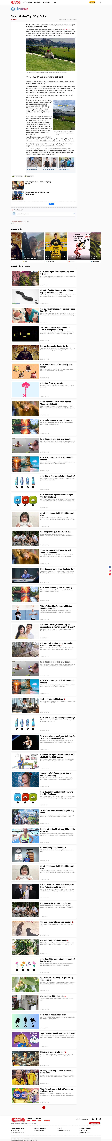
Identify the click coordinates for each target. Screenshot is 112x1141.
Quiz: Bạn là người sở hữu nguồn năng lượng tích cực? (57, 273)
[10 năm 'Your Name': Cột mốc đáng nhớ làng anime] (25, 817)
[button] (54, 2)
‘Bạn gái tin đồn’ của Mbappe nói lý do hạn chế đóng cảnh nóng (56, 774)
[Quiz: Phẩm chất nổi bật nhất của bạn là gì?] (25, 426)
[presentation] (11, 246)
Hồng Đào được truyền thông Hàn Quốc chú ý (57, 569)
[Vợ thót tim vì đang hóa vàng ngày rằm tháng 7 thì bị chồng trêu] (33, 246)
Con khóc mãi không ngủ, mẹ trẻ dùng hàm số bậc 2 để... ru (57, 310)
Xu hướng (29, 2)
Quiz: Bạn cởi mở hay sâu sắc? (51, 383)
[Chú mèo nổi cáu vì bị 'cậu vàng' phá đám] (25, 928)
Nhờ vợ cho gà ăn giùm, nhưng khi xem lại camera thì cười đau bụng (56, 644)
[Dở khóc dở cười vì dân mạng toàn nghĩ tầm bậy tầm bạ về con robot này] (25, 296)
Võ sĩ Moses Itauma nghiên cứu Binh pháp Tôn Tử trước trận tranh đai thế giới (57, 737)
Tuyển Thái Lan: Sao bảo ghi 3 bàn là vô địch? (57, 1033)
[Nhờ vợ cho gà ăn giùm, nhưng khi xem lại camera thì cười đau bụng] (25, 649)
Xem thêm (13, 223)
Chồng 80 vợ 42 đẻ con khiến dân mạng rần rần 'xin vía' (37, 193)
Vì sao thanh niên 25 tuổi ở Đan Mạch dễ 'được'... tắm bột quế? (55, 403)
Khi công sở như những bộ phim (52, 1052)
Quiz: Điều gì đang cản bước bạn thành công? (57, 476)
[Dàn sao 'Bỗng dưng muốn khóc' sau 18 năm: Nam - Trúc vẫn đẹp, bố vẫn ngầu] (25, 891)
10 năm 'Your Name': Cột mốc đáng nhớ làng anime (57, 811)
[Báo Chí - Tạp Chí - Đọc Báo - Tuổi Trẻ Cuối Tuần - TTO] (34, 1121)
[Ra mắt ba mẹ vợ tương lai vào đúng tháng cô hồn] (79, 246)
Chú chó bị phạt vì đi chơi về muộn (53, 940)
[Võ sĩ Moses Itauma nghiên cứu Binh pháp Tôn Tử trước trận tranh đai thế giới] (25, 742)
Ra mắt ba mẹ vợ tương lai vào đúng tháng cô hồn (77, 257)
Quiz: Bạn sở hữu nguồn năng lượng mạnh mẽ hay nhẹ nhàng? (57, 960)
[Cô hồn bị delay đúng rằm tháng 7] (25, 854)
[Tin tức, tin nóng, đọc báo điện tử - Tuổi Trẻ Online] (29, 1121)
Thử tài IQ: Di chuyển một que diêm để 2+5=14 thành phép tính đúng (54, 328)
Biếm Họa (72, 261)
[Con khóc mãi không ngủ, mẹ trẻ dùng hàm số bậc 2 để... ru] (25, 315)
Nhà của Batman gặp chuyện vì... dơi (54, 346)
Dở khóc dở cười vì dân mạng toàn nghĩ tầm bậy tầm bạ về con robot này (56, 291)
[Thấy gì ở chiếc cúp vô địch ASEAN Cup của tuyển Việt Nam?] (25, 1095)
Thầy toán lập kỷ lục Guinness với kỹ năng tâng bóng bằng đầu (56, 607)
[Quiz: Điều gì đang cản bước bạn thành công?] (25, 482)
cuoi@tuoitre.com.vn (40, 1130)
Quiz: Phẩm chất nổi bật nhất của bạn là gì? (56, 420)
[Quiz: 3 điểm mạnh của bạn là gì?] (25, 1021)
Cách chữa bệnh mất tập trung (52, 699)
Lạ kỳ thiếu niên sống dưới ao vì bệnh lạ (55, 439)
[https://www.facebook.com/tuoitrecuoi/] (93, 1119)
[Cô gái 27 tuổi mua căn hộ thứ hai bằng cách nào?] (25, 519)
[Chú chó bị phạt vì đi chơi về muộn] (25, 947)
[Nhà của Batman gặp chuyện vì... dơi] (25, 352)
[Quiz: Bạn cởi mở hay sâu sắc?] (25, 389)
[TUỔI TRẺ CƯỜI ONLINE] (18, 1120)
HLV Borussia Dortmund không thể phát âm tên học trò (56, 257)
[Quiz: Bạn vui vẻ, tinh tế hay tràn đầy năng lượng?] (25, 371)
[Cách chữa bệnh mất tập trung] (25, 705)
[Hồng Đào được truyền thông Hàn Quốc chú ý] (25, 575)
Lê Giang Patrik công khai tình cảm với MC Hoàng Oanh (56, 1072)
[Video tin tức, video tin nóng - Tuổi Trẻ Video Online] (41, 1121)
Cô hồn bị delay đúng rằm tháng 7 (53, 848)
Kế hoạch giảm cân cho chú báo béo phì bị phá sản (38, 183)
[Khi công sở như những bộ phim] (25, 1058)
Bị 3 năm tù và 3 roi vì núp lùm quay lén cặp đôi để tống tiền (56, 979)
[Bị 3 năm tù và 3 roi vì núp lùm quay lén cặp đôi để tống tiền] (25, 984)
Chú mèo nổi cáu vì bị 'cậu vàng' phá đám (56, 922)
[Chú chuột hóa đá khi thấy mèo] (25, 1002)
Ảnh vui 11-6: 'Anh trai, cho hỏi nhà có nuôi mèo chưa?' (66, 168)
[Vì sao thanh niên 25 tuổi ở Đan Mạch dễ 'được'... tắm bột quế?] (25, 408)
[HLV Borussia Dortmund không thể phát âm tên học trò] (56, 246)
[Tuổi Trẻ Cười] (100, 1119)
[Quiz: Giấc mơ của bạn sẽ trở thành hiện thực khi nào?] (25, 464)
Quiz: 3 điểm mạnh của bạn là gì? (53, 1015)
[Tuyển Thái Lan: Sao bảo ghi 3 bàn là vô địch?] (25, 1040)
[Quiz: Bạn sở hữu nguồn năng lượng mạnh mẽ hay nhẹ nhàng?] (25, 965)
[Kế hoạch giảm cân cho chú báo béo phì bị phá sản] (18, 185)
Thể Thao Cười (50, 261)
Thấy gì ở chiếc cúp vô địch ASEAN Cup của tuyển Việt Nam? (57, 1090)
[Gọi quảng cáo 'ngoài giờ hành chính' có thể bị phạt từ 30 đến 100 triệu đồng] (25, 761)
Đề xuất (47, 2)
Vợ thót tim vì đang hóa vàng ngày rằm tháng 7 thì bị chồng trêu (33, 257)
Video (26, 261)
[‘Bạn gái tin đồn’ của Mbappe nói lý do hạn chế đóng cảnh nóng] (25, 779)
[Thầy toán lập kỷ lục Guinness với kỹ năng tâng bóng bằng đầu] (25, 612)
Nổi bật (38, 2)
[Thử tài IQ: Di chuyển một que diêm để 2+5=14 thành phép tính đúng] (25, 334)
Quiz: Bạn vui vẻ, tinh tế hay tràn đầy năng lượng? (56, 366)
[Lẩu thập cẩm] (56, 10)
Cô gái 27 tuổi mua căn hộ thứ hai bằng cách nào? (57, 514)
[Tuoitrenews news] (47, 1120)
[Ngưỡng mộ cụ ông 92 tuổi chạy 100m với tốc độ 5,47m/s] (25, 835)
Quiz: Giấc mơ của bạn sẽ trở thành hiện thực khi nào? (57, 458)
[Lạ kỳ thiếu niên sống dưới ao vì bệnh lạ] (25, 445)
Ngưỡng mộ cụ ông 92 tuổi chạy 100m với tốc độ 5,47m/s (57, 830)
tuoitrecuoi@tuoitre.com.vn (64, 1130)
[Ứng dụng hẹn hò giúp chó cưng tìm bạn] (25, 538)
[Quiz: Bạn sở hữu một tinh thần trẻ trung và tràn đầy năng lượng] (25, 501)
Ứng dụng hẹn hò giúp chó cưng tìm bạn (55, 532)
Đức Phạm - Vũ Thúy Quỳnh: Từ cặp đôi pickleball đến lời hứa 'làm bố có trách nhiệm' (57, 626)
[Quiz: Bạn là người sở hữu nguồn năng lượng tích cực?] (25, 278)
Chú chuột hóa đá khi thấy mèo (52, 996)
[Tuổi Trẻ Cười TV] (96, 1119)
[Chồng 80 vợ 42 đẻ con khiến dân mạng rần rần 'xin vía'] (18, 195)
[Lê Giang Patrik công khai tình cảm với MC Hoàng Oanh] (25, 1077)
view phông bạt (18, 176)
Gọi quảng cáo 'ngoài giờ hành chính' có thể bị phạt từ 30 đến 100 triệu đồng (57, 756)
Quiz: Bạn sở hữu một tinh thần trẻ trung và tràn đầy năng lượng (56, 496)
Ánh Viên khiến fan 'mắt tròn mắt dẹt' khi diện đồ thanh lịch (50, 168)
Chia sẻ (51, 204)
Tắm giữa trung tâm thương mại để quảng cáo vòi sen (34, 168)
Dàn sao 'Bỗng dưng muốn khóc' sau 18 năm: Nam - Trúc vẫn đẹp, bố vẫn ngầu (57, 886)
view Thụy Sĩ (66, 30)
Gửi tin (93, 2)
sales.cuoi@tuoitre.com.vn (18, 1132)
